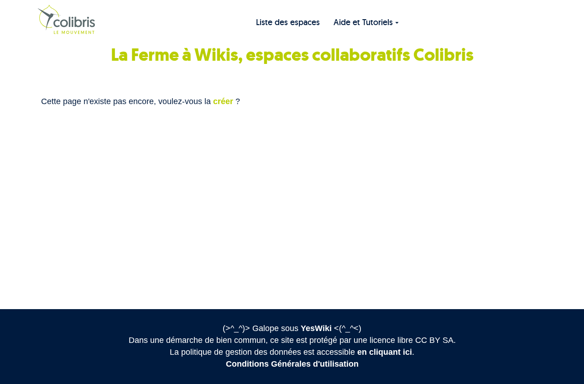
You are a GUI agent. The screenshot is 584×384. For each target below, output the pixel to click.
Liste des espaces (288, 22)
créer (223, 101)
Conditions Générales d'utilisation (292, 363)
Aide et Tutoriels (363, 22)
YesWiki (316, 328)
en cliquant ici (384, 352)
